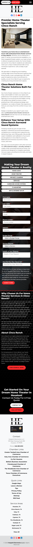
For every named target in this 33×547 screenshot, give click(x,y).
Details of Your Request (11, 251)
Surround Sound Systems (16, 184)
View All (16, 532)
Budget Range (8, 235)
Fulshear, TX (16, 514)
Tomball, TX (16, 523)
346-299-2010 (19, 446)
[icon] (12, 15)
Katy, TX (16, 512)
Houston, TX (16, 506)
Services (17, 180)
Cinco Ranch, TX (16, 509)
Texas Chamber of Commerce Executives (16, 474)
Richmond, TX (16, 528)
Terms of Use (16, 493)
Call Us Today (16, 410)
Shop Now (15, 2)
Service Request (8, 243)
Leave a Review (16, 486)
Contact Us (6, 2)
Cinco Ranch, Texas (16, 367)
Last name (7, 204)
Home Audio (16, 170)
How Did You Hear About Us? (13, 262)
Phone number (8, 220)
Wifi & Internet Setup (16, 190)
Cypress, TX (16, 517)
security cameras (24, 146)
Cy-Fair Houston (16, 459)
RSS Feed (16, 498)
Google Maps (16, 483)
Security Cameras (16, 177)
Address (6, 227)
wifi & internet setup (10, 146)
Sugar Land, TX (16, 525)
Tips (16, 488)
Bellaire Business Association (16, 462)
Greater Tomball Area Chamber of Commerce (17, 453)
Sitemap (16, 496)
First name (7, 197)
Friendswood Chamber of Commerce (17, 465)
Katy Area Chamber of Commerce (16, 457)
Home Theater (16, 174)
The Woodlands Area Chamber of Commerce (16, 470)
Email (5, 212)
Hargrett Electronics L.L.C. (16, 543)
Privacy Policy (17, 491)
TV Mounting (16, 187)
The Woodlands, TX (16, 520)
